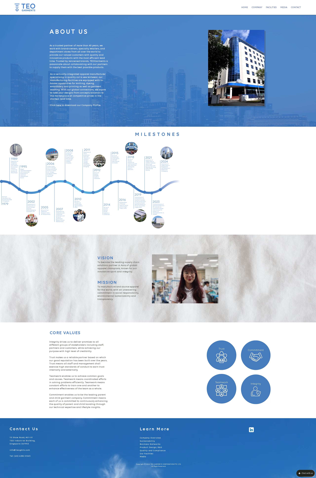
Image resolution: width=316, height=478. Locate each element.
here (59, 105)
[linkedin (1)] (251, 429)
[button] (257, 7)
